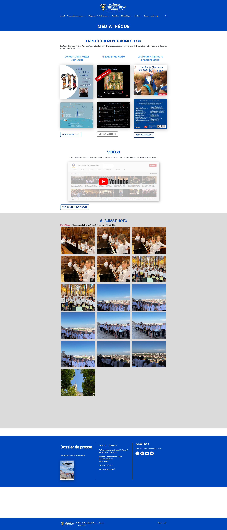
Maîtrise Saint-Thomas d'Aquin (93, 523)
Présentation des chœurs (75, 16)
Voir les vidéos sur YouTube (74, 207)
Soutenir (137, 16)
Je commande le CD (70, 134)
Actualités (115, 16)
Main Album (65, 225)
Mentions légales (82, 525)
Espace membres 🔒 (151, 16)
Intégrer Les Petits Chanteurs (98, 16)
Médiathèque (126, 16)
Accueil (62, 16)
